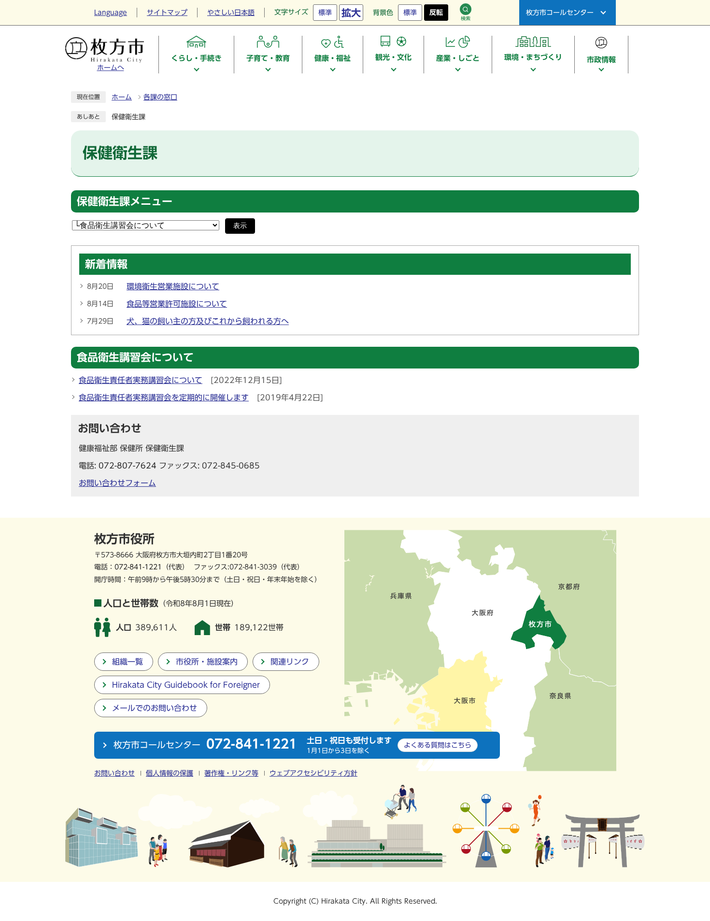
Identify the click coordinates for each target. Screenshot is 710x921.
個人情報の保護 (169, 773)
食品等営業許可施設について (177, 304)
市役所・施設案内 (207, 662)
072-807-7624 (127, 465)
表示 (240, 225)
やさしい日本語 (231, 12)
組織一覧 (127, 662)
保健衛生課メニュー (124, 201)
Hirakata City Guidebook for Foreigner (186, 685)
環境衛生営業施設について (173, 286)
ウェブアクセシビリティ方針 (313, 773)
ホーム (122, 97)
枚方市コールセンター (560, 12)
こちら (437, 745)
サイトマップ (167, 12)
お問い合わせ (114, 773)
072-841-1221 (138, 566)
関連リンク (289, 662)
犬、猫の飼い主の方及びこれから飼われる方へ (208, 321)
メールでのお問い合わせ (154, 708)
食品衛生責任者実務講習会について (140, 380)
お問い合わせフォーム (117, 483)
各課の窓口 (160, 97)
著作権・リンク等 (231, 773)
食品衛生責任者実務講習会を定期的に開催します (164, 397)
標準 (325, 12)
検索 (465, 18)
